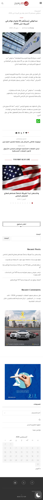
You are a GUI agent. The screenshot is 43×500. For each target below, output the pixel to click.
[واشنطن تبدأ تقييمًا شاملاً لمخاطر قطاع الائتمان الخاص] (21, 177)
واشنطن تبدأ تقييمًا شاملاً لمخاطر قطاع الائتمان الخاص (22, 255)
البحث (38, 234)
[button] (4, 184)
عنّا (40, 420)
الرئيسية (38, 11)
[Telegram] (15, 483)
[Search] (2, 4)
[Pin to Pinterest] (19, 133)
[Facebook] (32, 483)
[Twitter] (24, 483)
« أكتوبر (38, 469)
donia (32, 28)
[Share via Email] (16, 133)
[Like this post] (26, 133)
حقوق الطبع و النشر (34, 425)
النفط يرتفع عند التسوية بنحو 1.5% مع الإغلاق (25, 280)
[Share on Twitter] (21, 133)
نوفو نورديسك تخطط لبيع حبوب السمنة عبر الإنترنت (23, 260)
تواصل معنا (37, 430)
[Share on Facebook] (23, 133)
